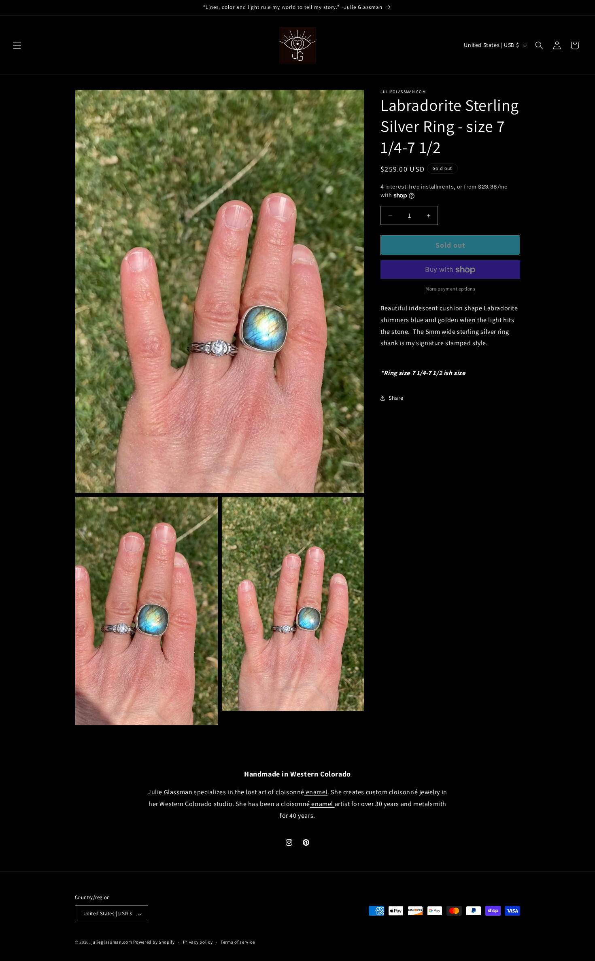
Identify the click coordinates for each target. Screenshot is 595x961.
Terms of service (238, 942)
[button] (17, 45)
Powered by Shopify (154, 942)
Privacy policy (198, 942)
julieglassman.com (111, 942)
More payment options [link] (450, 289)
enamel (315, 792)
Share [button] (396, 398)
